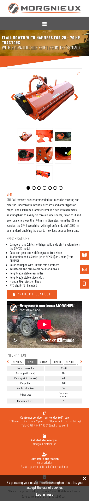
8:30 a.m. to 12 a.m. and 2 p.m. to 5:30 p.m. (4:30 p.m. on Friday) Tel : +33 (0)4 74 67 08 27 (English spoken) (45, 421)
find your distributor (44, 442)
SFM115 (30, 362)
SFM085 (17, 362)
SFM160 (57, 362)
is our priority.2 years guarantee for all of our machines (44, 462)
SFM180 (70, 362)
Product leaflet (33, 294)
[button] (44, 24)
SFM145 (44, 362)
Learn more (44, 494)
